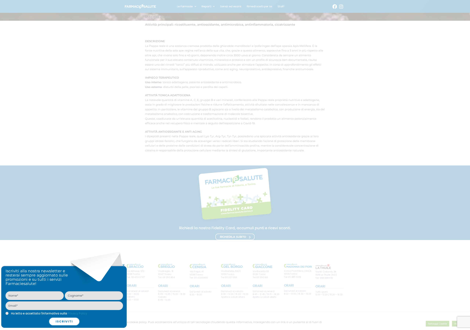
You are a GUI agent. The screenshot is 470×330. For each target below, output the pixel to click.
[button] (123, 265)
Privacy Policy (77, 313)
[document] (235, 165)
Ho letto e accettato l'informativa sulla (49, 313)
